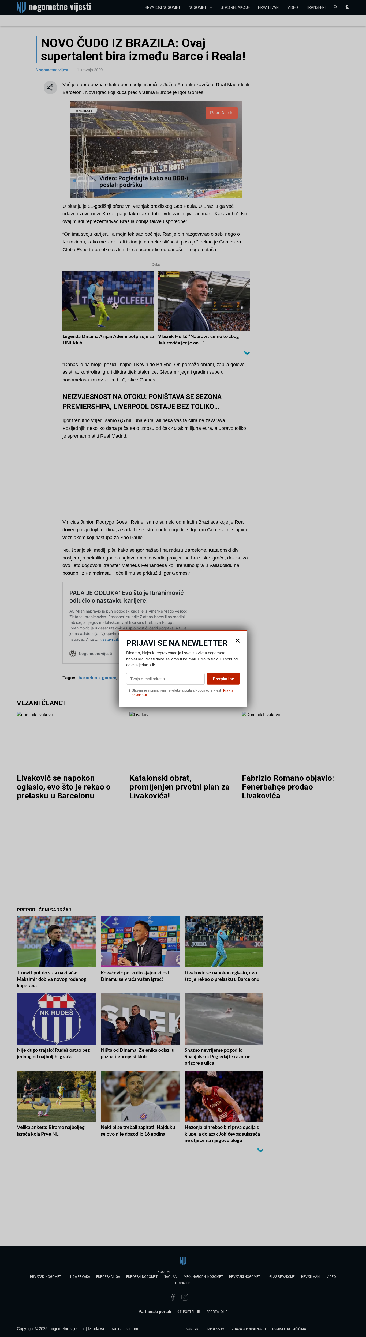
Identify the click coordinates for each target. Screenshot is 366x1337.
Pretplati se (223, 678)
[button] (237, 640)
